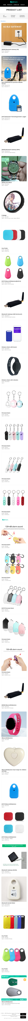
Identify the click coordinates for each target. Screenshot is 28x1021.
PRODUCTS (9, 4)
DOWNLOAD (16, 4)
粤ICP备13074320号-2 (8, 1018)
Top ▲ (23, 1014)
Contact (23, 1017)
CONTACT (22, 4)
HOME (4, 4)
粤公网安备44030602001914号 (18, 1018)
